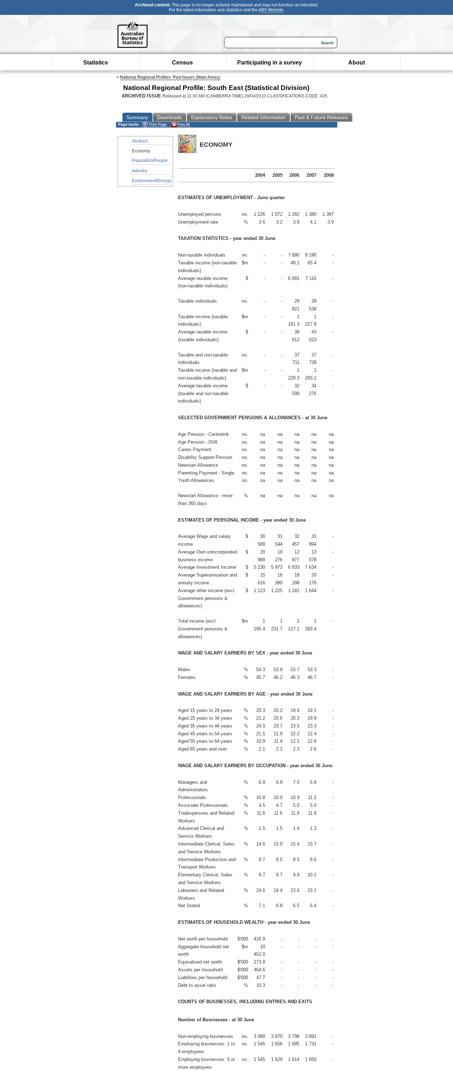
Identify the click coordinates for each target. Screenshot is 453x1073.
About (356, 63)
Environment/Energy (151, 180)
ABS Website (270, 9)
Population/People (150, 160)
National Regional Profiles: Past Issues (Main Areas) (170, 77)
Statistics (95, 63)
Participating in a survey (269, 63)
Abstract (140, 141)
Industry (139, 170)
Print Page (157, 124)
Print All (183, 124)
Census (182, 63)
